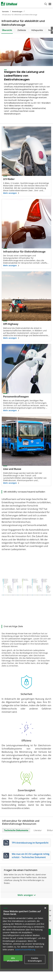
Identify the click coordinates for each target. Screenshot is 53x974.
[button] (47, 586)
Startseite (5, 11)
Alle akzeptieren (13, 959)
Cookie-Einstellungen (35, 959)
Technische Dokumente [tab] (16, 830)
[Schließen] (45, 908)
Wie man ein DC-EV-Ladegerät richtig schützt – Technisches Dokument (30, 856)
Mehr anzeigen (10, 193)
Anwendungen (17, 11)
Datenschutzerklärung (25, 949)
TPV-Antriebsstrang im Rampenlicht (30, 842)
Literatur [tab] (38, 830)
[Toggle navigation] (50, 4)
